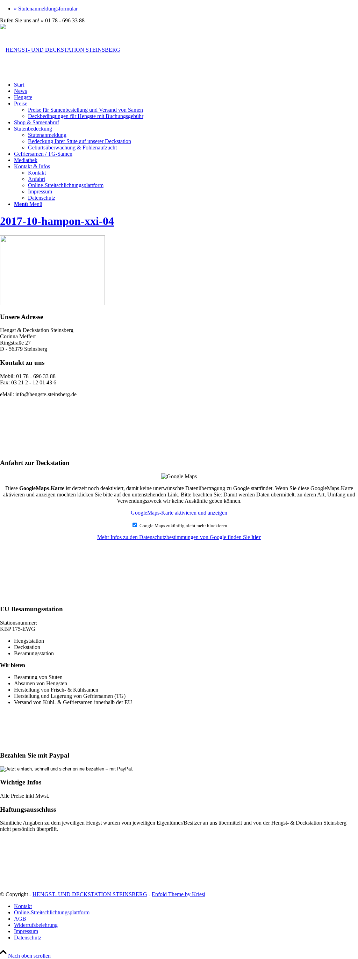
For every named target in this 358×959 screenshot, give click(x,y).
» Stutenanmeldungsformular (46, 9)
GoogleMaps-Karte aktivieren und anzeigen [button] (179, 513)
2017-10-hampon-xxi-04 (57, 221)
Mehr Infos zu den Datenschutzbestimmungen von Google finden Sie (179, 537)
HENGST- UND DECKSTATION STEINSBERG (90, 894)
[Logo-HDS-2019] (60, 50)
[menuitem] (186, 9)
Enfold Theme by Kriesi (178, 894)
